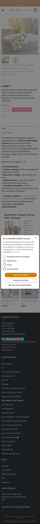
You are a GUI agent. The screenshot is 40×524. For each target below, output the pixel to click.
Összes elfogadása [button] (20, 275)
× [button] (35, 237)
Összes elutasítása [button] (20, 280)
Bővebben (16, 252)
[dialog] (20, 262)
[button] (20, 285)
